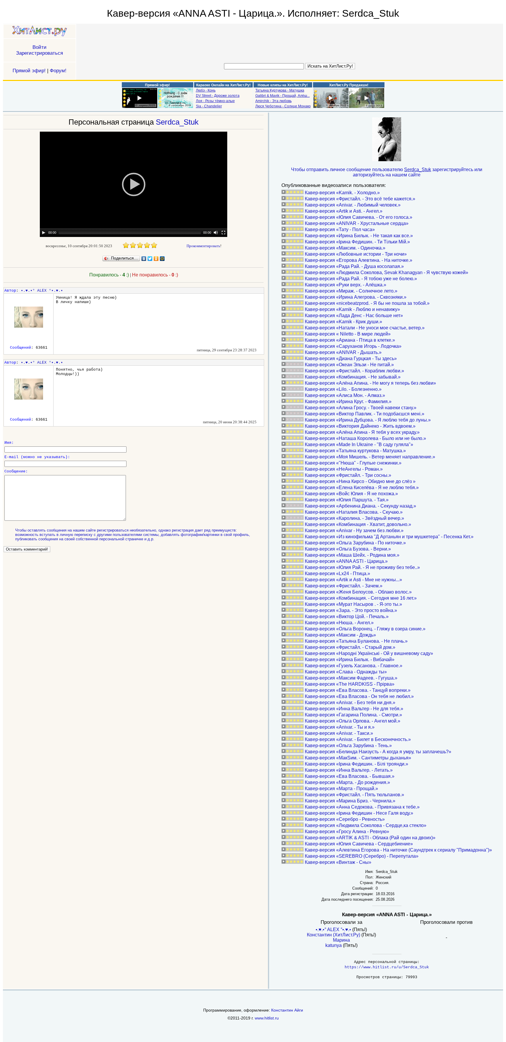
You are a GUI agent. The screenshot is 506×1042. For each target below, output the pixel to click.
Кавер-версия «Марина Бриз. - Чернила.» (350, 800)
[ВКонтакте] (144, 258)
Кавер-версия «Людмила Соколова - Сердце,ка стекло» (365, 825)
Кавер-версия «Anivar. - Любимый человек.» (353, 204)
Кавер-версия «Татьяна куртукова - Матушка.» (355, 450)
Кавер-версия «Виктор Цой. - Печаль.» (347, 616)
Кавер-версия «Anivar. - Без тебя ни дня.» (350, 702)
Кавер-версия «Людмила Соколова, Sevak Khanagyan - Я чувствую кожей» (386, 272)
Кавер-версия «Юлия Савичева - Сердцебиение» (359, 843)
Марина (341, 940)
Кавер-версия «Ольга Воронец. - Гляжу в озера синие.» (365, 628)
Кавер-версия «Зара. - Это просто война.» (351, 610)
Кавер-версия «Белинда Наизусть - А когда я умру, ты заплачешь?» (378, 751)
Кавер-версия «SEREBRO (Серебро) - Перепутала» (361, 856)
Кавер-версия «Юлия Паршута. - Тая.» (347, 499)
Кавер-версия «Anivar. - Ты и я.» (340, 727)
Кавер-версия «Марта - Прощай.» (341, 788)
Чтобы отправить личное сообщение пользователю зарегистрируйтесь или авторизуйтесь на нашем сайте (386, 172)
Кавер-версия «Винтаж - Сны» (338, 862)
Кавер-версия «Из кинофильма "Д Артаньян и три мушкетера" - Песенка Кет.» (389, 536)
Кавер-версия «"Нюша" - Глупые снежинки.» (353, 462)
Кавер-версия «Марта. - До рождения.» (347, 782)
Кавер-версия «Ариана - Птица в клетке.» (350, 340)
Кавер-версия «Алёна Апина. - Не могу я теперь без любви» (370, 383)
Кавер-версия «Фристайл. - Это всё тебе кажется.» (360, 198)
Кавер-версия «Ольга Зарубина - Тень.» (348, 745)
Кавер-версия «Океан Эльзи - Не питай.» (349, 364)
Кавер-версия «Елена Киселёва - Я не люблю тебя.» (362, 487)
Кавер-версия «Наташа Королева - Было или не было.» (365, 438)
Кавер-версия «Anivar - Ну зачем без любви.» (354, 530)
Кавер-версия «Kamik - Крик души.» (343, 321)
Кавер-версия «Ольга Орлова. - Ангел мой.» (352, 720)
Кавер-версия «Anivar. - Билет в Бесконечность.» (358, 739)
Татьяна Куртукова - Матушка (279, 90)
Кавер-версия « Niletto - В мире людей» (348, 333)
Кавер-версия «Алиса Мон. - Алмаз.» (345, 395)
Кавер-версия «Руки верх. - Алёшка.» (345, 284)
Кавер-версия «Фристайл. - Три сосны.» (348, 475)
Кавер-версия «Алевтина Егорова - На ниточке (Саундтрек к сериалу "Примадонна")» (398, 849)
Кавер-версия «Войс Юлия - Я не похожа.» (351, 493)
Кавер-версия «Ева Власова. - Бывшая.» (349, 776)
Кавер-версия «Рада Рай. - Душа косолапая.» (354, 266)
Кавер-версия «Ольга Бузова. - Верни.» (348, 548)
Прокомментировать (203, 246)
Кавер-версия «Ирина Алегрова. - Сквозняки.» (355, 297)
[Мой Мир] (162, 258)
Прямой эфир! (29, 70)
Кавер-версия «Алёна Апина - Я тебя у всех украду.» (362, 432)
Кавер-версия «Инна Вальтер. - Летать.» (349, 770)
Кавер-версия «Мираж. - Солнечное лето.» (351, 290)
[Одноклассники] (156, 258)
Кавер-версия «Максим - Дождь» (340, 634)
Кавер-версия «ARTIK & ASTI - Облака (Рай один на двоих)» (370, 837)
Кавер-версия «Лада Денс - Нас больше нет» (354, 315)
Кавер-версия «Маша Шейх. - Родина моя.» (352, 555)
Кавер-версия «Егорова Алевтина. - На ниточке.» (358, 260)
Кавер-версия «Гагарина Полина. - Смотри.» (353, 714)
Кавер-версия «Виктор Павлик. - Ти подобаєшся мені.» (364, 413)
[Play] (43, 232)
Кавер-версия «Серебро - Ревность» (345, 819)
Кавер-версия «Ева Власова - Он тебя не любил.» (359, 696)
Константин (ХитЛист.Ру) (333, 934)
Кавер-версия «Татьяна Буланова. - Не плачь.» (356, 641)
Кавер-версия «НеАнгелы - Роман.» (344, 469)
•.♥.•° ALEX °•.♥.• (42, 290)
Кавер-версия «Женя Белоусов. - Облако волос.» (358, 591)
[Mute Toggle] (215, 232)
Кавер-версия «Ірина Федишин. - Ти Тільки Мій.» (357, 241)
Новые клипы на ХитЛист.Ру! (283, 85)
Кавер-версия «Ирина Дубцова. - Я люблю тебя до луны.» (368, 419)
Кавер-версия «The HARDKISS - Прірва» (349, 684)
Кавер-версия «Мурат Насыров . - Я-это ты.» (353, 604)
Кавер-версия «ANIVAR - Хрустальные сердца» (356, 223)
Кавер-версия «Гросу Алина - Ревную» (347, 831)
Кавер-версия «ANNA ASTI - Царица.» (346, 561)
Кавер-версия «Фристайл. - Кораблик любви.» (354, 370)
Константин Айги (287, 1010)
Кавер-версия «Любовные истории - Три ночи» (356, 254)
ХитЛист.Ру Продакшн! (348, 85)
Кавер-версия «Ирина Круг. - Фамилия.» (348, 401)
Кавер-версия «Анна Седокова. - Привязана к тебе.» (362, 806)
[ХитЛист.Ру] (39, 31)
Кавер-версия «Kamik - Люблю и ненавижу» (352, 309)
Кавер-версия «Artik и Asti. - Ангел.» (343, 211)
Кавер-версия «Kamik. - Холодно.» (342, 192)
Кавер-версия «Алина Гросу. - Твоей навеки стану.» (360, 407)
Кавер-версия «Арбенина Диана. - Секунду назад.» (360, 505)
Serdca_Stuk (177, 122)
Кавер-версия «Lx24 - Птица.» (337, 573)
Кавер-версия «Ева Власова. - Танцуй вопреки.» (358, 690)
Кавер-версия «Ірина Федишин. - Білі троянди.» (356, 763)
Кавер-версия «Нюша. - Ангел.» (339, 622)
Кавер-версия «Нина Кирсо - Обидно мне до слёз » (360, 481)
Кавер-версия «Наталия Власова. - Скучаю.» (354, 512)
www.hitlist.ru (267, 1018)
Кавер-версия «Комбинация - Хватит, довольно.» (358, 524)
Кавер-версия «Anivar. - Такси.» (339, 733)
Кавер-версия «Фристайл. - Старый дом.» (350, 647)
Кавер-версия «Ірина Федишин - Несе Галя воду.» (359, 813)
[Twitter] (150, 258)
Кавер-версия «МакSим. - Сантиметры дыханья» (358, 757)
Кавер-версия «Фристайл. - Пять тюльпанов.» (354, 794)
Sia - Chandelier (209, 106)
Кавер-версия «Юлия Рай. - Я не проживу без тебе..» (362, 567)
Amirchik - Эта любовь (273, 101)
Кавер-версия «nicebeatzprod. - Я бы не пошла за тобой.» (367, 303)
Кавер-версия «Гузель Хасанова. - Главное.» (353, 665)
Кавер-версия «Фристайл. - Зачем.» (343, 585)
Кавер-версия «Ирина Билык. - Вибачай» (349, 659)
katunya (333, 945)
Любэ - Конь (206, 90)
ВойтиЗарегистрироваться (39, 50)
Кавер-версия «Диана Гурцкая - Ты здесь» (351, 358)
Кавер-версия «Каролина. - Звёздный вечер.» (354, 518)
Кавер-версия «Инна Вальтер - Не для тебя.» (354, 708)
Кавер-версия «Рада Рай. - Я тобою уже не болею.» (361, 278)
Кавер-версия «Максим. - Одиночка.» (345, 247)
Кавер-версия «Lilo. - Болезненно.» (343, 389)
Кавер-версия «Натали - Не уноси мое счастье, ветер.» (365, 327)
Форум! (58, 70)
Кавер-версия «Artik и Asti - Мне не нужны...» (353, 579)
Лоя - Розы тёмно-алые (215, 101)
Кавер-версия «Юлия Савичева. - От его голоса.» (358, 217)
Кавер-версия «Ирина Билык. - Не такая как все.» (359, 235)
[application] (133, 184)
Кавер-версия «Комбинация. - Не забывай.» (353, 376)
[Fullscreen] (223, 232)
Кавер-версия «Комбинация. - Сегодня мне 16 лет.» (361, 598)
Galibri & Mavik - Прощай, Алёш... (282, 96)
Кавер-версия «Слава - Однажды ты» (346, 671)
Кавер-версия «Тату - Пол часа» (340, 229)
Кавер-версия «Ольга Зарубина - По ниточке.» (355, 542)
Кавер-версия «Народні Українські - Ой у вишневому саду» (369, 653)
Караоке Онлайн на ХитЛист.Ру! (223, 85)
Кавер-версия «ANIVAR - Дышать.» (343, 352)
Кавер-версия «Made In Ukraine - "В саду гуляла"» (359, 444)
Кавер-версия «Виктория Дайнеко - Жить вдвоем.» (360, 426)
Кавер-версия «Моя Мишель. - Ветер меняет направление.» (370, 456)
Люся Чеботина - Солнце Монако (283, 106)
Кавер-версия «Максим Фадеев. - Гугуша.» (351, 677)
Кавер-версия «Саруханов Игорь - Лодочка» (353, 346)
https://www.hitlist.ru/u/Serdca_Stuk (387, 967)
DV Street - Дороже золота (218, 96)
